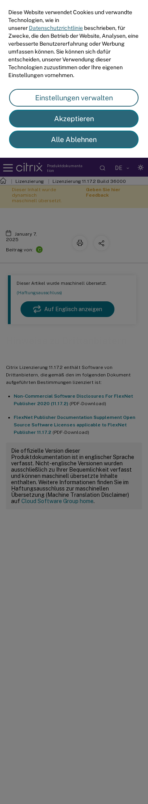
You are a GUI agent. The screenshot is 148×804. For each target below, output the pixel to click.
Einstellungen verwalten (74, 98)
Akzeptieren (74, 118)
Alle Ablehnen (74, 139)
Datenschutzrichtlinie (56, 28)
